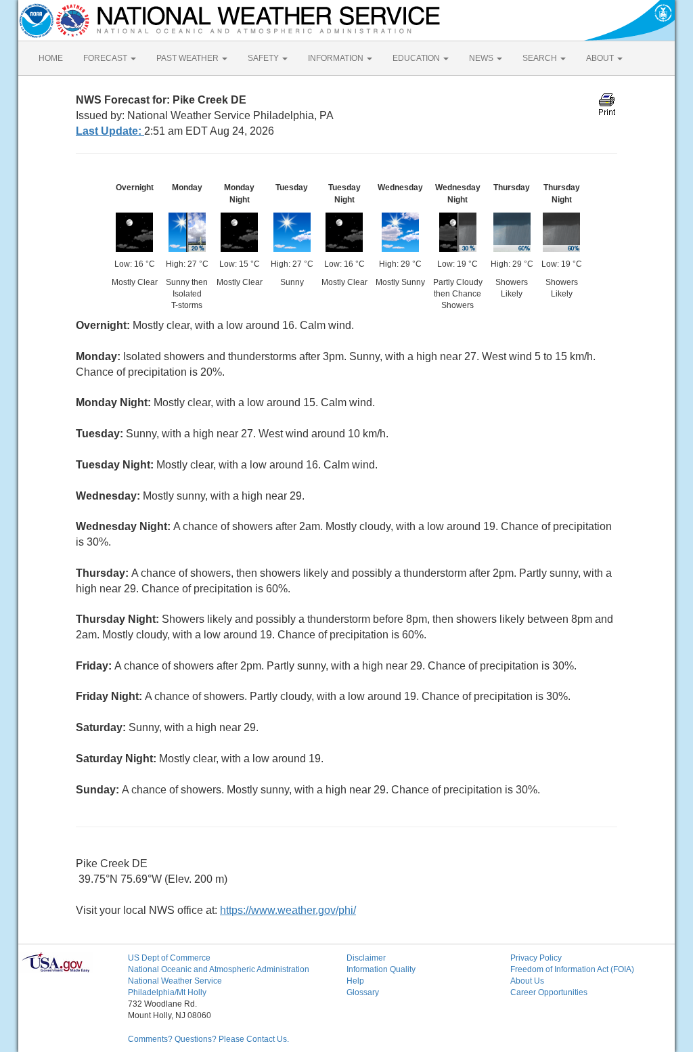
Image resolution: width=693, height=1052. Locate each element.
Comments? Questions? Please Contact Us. (208, 1039)
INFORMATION (336, 58)
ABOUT (601, 58)
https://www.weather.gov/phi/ (288, 910)
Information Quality (381, 969)
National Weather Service (175, 981)
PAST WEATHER (188, 58)
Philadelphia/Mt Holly (167, 992)
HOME (51, 58)
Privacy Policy (536, 958)
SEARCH (540, 58)
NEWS (482, 58)
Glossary (362, 992)
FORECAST (106, 58)
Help (355, 981)
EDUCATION (417, 58)
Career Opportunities (548, 992)
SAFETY (264, 58)
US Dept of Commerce (169, 958)
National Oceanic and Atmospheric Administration (218, 969)
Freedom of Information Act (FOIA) (572, 969)
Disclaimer (366, 958)
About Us (527, 981)
